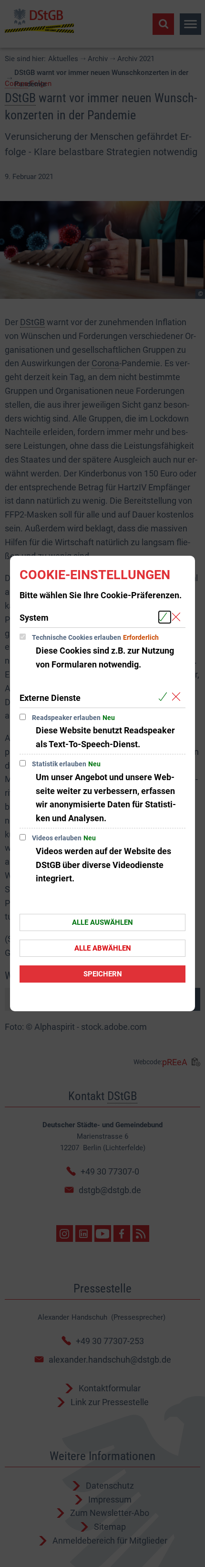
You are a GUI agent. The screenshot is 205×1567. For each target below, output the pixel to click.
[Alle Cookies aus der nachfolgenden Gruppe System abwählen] (178, 617)
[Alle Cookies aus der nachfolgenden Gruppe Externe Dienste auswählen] (165, 697)
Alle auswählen (102, 922)
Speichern (102, 974)
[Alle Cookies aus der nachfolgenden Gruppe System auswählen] (165, 617)
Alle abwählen (102, 948)
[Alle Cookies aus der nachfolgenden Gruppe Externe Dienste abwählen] (178, 697)
